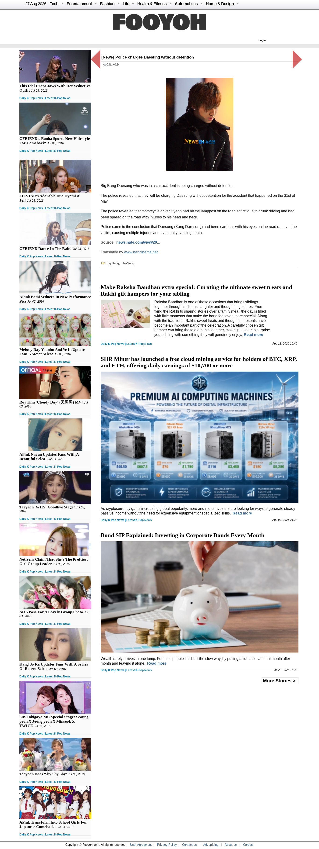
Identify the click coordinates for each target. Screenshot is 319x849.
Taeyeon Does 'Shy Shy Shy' (43, 774)
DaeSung (128, 263)
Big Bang (112, 263)
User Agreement (141, 844)
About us (231, 844)
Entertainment (79, 3)
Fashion (107, 3)
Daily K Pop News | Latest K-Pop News (45, 98)
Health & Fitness (152, 3)
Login (262, 40)
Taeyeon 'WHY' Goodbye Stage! (47, 507)
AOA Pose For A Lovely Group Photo (51, 612)
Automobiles (186, 3)
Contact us (189, 844)
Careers (248, 844)
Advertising (210, 844)
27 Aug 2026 (35, 3)
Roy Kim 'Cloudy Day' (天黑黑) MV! (51, 402)
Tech (54, 3)
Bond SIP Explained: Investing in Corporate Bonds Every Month (182, 535)
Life (126, 3)
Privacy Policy (167, 844)
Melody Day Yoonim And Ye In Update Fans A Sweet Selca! (52, 351)
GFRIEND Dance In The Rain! (45, 248)
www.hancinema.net (141, 252)
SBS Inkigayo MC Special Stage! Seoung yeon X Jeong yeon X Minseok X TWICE (54, 721)
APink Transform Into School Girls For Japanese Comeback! (53, 824)
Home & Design (220, 3)
